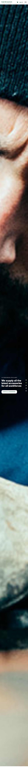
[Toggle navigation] (26, 2)
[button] (26, 380)
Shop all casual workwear (11, 391)
